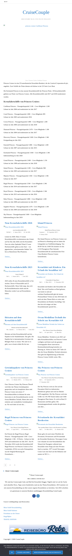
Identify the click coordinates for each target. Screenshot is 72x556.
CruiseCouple (36, 12)
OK (12, 552)
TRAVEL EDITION (10, 519)
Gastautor (41, 232)
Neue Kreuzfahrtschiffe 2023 (18, 267)
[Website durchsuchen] (66, 2)
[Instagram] (38, 496)
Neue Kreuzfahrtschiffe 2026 (18, 223)
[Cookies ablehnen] (70, 550)
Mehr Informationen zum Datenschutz (47, 552)
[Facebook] (34, 496)
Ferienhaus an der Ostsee (12, 513)
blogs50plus (7, 516)
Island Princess (45, 223)
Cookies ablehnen (23, 552)
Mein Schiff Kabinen (10, 510)
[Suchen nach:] (9, 1)
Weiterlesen (8, 256)
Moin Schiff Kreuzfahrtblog (12, 507)
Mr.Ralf (8, 232)
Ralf (7, 276)
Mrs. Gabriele (9, 329)
